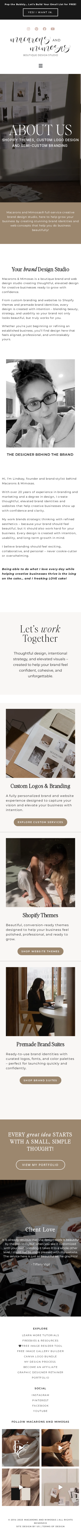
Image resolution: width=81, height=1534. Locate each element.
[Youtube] (52, 28)
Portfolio (40, 1377)
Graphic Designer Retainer (40, 1372)
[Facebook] (44, 28)
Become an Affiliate (40, 1367)
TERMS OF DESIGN (53, 1526)
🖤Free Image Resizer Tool (40, 1345)
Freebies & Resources (40, 1340)
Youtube (40, 1410)
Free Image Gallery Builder (40, 1351)
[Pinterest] (36, 28)
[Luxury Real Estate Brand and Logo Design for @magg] (21, 1487)
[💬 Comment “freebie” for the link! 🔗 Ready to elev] (60, 1448)
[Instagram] (28, 28)
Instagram (40, 1395)
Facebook (40, 1405)
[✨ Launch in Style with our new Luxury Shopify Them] (21, 1448)
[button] (40, 66)
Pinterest (40, 1400)
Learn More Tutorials (40, 1335)
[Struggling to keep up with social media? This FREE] (60, 1487)
